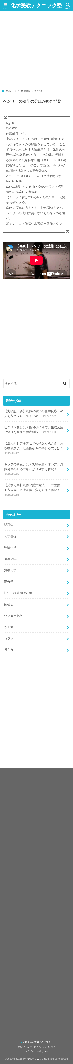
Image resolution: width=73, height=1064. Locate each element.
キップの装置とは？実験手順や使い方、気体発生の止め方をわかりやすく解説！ (33, 468)
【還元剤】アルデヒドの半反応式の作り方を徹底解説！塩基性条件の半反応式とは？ (33, 448)
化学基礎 (10, 536)
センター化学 (13, 615)
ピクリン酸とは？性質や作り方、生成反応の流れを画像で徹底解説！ (33, 430)
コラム (8, 638)
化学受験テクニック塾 (36, 5)
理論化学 (10, 547)
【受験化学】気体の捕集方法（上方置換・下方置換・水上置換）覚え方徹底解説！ (33, 489)
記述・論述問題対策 (18, 593)
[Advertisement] (36, 51)
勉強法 (8, 604)
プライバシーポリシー (36, 1051)
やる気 (8, 627)
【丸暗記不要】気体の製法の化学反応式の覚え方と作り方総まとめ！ (33, 413)
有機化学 (10, 559)
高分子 (8, 581)
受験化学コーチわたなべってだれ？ (36, 1047)
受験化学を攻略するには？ (37, 1042)
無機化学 (10, 570)
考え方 (8, 649)
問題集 (8, 525)
